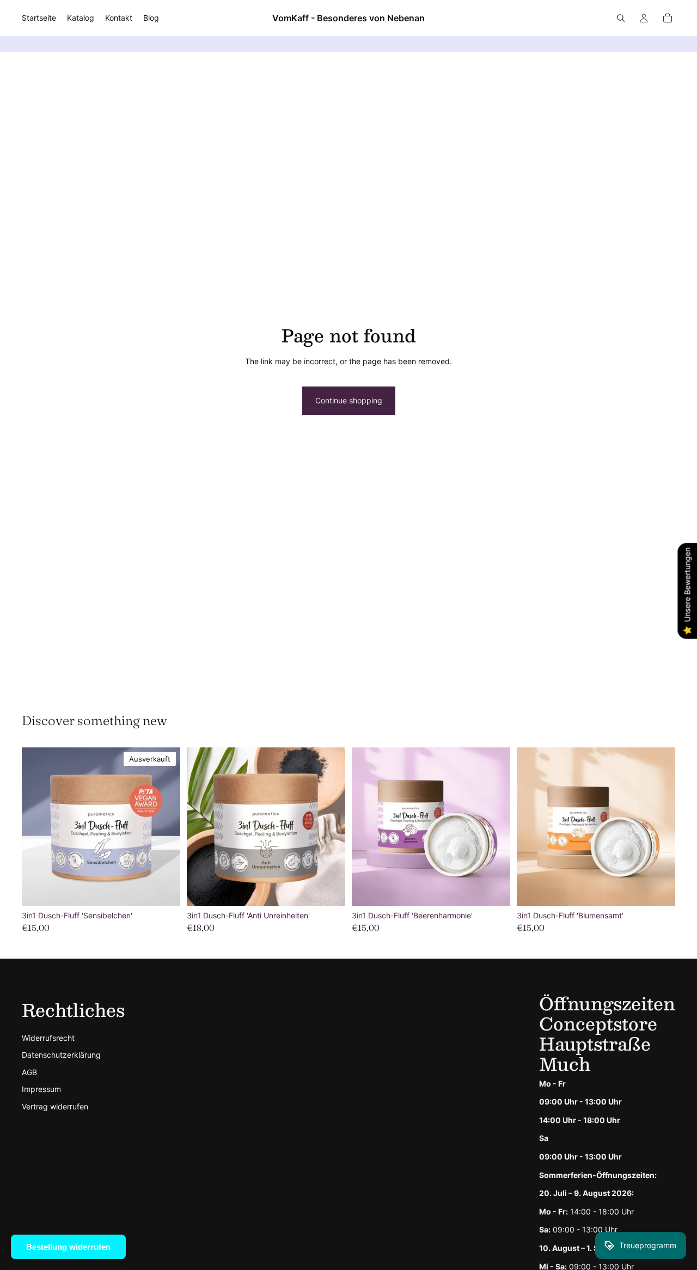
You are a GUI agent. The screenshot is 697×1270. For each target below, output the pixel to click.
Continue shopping (348, 400)
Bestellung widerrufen (68, 1246)
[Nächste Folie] (164, 827)
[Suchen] (621, 18)
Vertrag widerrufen (55, 1106)
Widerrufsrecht (48, 1037)
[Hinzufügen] (328, 889)
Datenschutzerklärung (61, 1054)
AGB (29, 1072)
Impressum (41, 1089)
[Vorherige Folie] (38, 827)
